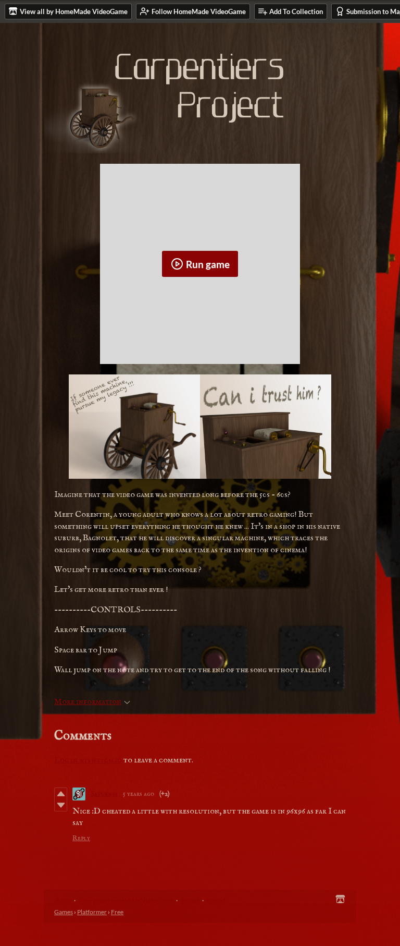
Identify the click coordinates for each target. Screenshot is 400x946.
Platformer (92, 912)
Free (117, 912)
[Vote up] (61, 793)
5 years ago (138, 794)
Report (189, 900)
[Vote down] (61, 805)
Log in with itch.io (88, 760)
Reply (81, 838)
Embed (216, 900)
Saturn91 (104, 794)
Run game (208, 264)
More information (87, 702)
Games (63, 912)
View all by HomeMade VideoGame (125, 900)
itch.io (62, 900)
